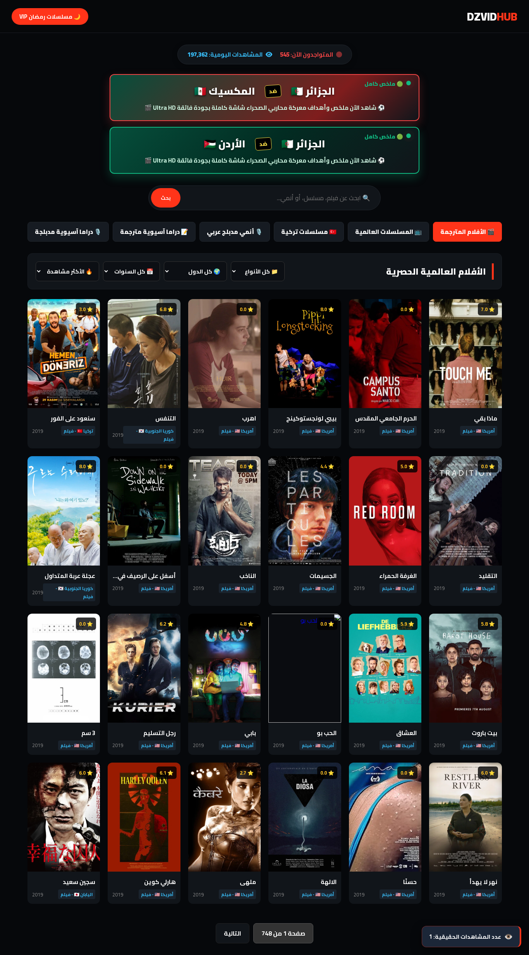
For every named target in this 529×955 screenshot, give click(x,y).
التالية (232, 933)
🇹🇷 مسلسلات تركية (309, 231)
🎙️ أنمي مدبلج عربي (235, 231)
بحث (166, 198)
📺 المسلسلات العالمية (388, 231)
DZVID (492, 16)
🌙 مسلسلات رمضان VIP (50, 16)
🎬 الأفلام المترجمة (467, 231)
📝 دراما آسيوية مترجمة (154, 231)
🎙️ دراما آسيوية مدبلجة (68, 231)
